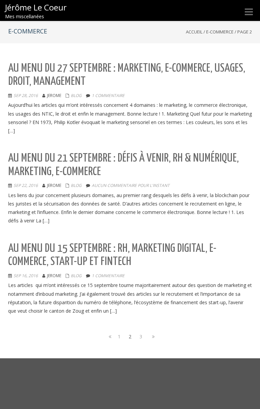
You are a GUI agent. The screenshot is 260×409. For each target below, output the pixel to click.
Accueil (194, 32)
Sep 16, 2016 (26, 276)
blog (76, 95)
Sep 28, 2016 (26, 95)
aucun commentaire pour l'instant (131, 185)
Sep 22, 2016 (26, 185)
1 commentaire (108, 95)
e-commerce (220, 32)
